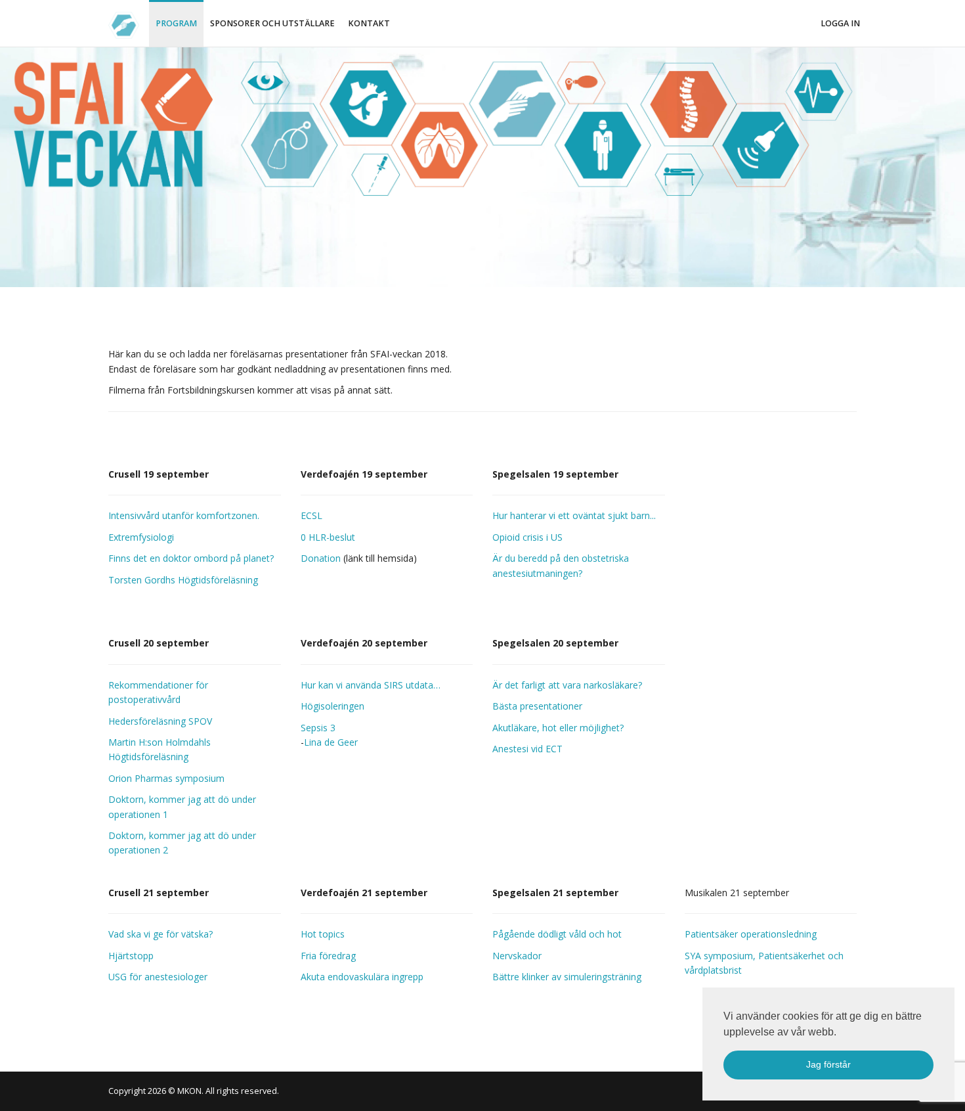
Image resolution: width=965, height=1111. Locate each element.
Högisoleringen (332, 706)
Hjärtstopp (131, 955)
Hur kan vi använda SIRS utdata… (370, 685)
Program (176, 23)
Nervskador (517, 955)
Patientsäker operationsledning (751, 934)
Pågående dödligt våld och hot (557, 934)
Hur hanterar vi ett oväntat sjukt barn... (574, 515)
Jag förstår (828, 1064)
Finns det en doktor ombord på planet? (191, 558)
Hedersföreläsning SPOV (160, 721)
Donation (321, 558)
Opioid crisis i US (527, 537)
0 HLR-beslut (328, 537)
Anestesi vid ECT (527, 748)
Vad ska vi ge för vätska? (160, 934)
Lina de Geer (331, 742)
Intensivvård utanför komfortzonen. (183, 515)
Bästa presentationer (537, 706)
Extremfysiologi (141, 537)
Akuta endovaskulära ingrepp (362, 976)
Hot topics (323, 934)
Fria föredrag (328, 955)
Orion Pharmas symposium (166, 778)
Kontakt (369, 23)
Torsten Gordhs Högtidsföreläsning (183, 580)
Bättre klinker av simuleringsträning (566, 976)
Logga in (840, 23)
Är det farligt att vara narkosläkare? (567, 685)
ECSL (311, 515)
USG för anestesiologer (157, 976)
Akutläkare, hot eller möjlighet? (558, 727)
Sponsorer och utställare (272, 23)
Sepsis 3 (318, 727)
